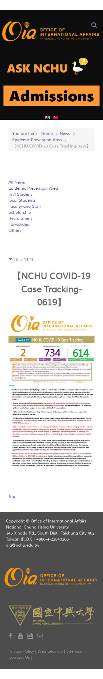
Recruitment (20, 218)
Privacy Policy (21, 651)
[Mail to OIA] (41, 636)
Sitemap (74, 651)
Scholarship (19, 212)
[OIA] (51, 578)
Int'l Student (20, 194)
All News (16, 182)
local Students (22, 200)
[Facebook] (13, 636)
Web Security (50, 651)
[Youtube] (23, 636)
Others (15, 230)
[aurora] (51, 68)
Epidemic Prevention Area (33, 188)
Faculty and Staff (24, 206)
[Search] (95, 25)
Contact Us (19, 657)
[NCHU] (51, 616)
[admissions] (51, 98)
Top (11, 496)
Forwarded (19, 224)
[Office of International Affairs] (51, 32)
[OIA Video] (32, 636)
